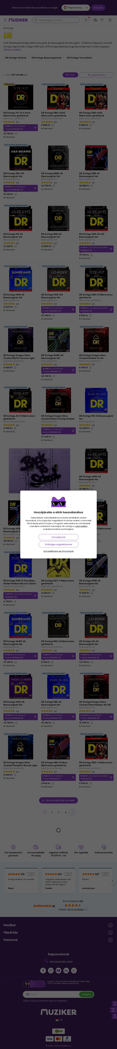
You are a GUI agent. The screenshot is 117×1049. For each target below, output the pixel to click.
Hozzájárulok (58, 537)
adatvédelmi (81, 526)
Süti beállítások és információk (59, 551)
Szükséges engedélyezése (58, 544)
